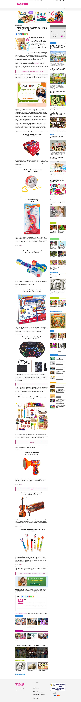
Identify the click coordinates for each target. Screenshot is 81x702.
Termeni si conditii (35, 698)
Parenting (17, 25)
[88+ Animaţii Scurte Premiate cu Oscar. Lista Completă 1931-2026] (52, 368)
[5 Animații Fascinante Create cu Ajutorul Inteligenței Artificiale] (52, 358)
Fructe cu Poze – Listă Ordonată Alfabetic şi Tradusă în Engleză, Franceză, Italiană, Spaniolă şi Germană (53, 232)
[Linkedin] (57, 0)
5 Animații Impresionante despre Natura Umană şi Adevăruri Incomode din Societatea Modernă (60, 377)
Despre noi (34, 687)
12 (55, 33)
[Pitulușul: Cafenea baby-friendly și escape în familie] (32, 636)
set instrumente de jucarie (35, 590)
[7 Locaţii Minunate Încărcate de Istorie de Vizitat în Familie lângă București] (53, 253)
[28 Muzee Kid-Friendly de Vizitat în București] (62, 253)
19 (55, 34)
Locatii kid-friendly (19, 630)
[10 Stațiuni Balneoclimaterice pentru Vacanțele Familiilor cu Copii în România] (53, 243)
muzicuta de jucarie (21, 589)
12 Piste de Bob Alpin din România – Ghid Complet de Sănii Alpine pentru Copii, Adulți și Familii (57, 69)
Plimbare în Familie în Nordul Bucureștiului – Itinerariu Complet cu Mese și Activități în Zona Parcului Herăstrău (57, 47)
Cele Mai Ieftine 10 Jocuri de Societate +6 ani (56, 158)
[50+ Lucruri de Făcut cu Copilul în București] (58, 100)
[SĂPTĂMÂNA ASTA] (42, 652)
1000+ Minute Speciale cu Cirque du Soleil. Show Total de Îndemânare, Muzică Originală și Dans (31, 489)
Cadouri (20, 25)
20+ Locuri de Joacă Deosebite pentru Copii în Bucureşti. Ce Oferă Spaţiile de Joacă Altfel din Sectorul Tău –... (53, 268)
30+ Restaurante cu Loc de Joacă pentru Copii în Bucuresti (61, 267)
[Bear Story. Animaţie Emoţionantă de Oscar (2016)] (52, 372)
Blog (56, 407)
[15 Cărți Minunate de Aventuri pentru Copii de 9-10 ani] (43, 621)
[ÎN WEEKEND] (31, 652)
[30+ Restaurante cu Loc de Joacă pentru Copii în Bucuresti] (62, 262)
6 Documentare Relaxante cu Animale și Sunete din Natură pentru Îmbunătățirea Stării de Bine (60, 390)
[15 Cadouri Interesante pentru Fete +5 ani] (58, 211)
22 (62, 34)
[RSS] (62, 0)
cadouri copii (38, 592)
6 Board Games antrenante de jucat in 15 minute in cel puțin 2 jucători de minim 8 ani (32, 384)
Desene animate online (59, 359)
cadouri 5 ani (40, 589)
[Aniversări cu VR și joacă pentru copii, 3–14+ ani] (43, 636)
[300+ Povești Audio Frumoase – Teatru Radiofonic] (20, 666)
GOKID (19, 32)
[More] (27, 34)
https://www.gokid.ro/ (26, 600)
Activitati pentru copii (20, 660)
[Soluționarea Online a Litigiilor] (58, 689)
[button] (64, 9)
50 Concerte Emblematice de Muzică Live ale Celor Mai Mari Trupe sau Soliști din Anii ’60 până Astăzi (31, 442)
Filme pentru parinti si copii (59, 387)
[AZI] (20, 652)
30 (64, 36)
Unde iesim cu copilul (55, 239)
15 (62, 33)
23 (64, 34)
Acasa (34, 685)
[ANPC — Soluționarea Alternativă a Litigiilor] (58, 685)
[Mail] (59, 0)
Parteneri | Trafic (35, 691)
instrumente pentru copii (28, 590)
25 (53, 36)
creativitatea (36, 63)
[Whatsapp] (25, 34)
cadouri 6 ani (36, 589)
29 (62, 36)
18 (53, 34)
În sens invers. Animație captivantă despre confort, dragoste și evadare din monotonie (61, 362)
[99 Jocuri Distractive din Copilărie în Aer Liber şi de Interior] (43, 666)
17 (51, 34)
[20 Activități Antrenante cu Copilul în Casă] (52, 396)
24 (51, 36)
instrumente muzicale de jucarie (25, 592)
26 (55, 36)
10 (51, 33)
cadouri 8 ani (27, 589)
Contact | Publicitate (36, 688)
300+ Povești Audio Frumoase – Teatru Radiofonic (57, 275)
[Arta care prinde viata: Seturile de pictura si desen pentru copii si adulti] (20, 621)
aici (21, 167)
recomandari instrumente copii (20, 590)
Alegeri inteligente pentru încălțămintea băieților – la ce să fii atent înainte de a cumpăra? (31, 627)
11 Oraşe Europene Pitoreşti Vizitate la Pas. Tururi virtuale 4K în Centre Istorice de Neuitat (57, 113)
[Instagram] (56, 0)
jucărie (16, 124)
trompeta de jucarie (34, 591)
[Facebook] (53, 0)
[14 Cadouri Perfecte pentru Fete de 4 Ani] (53, 335)
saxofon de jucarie (23, 591)
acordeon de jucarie (40, 591)
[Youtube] (65, 0)
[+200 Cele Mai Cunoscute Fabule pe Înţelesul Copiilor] (32, 666)
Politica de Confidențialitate (37, 697)
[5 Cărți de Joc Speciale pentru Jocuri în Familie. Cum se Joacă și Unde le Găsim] (58, 189)
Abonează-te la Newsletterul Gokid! (20, 613)
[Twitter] (63, 0)
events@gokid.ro (23, 688)
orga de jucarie (18, 591)
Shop (33, 695)
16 (64, 33)
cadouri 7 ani (31, 589)
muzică (25, 78)
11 (53, 33)
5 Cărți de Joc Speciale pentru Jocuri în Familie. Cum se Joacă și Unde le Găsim (57, 180)
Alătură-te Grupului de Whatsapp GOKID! (39, 694)
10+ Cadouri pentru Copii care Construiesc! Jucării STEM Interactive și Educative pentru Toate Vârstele (61, 350)
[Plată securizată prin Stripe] (56, 694)
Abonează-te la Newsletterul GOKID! (38, 692)
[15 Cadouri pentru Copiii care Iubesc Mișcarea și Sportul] (58, 145)
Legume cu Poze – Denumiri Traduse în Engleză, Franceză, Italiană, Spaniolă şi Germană (61, 232)
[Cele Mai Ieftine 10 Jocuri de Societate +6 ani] (58, 166)
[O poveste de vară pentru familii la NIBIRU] (20, 636)
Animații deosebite (54, 354)
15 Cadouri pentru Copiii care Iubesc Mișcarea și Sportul (56, 137)
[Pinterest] (60, 0)
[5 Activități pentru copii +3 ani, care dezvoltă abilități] (53, 302)
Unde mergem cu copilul (54, 105)
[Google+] (55, 0)
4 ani (32, 41)
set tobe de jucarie (42, 590)
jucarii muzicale (18, 592)
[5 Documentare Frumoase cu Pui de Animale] (52, 386)
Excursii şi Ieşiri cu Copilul (54, 61)
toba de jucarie (29, 591)
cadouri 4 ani (44, 589)
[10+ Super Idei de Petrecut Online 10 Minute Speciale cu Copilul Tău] (52, 406)
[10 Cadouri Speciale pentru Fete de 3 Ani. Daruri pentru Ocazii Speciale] (62, 335)
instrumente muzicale (33, 592)
